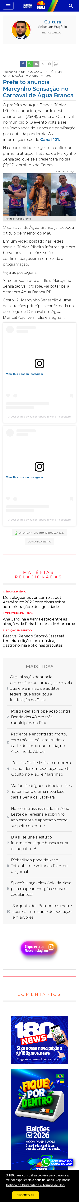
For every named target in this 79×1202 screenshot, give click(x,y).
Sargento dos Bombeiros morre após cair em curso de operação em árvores (42, 911)
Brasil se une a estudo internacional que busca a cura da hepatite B (39, 843)
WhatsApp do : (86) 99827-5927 (41, 532)
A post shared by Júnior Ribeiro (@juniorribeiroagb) (39, 416)
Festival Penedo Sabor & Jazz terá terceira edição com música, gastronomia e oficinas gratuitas (33, 638)
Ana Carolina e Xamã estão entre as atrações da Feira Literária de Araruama (39, 619)
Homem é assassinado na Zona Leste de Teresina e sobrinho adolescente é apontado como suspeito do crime (40, 817)
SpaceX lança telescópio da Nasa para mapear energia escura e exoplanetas (41, 889)
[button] (35, 1185)
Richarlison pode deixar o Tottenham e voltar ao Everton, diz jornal (39, 866)
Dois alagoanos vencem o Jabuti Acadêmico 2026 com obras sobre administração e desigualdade (34, 599)
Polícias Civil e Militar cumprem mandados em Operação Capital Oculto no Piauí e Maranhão (41, 768)
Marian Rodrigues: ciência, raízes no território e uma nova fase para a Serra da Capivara (41, 791)
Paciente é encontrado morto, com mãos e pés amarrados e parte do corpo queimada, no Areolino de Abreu (39, 743)
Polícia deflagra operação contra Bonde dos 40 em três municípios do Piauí (41, 717)
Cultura (52, 22)
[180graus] (28, 6)
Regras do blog (51, 32)
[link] (23, 64)
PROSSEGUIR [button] (25, 1195)
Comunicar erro (39, 541)
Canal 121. (50, 139)
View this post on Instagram (24, 373)
